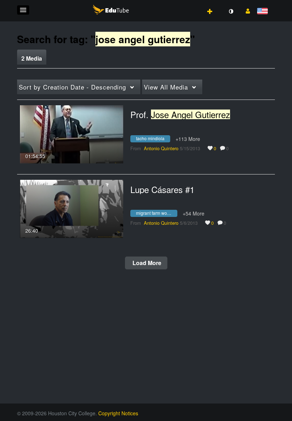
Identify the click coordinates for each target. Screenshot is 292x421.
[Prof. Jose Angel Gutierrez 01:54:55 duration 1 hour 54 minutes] (71, 133)
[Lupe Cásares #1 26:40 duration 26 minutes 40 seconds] (71, 208)
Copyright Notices (118, 413)
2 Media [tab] (31, 58)
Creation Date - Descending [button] (72, 86)
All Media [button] (166, 86)
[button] (23, 10)
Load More (146, 263)
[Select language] (263, 11)
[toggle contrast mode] (231, 11)
